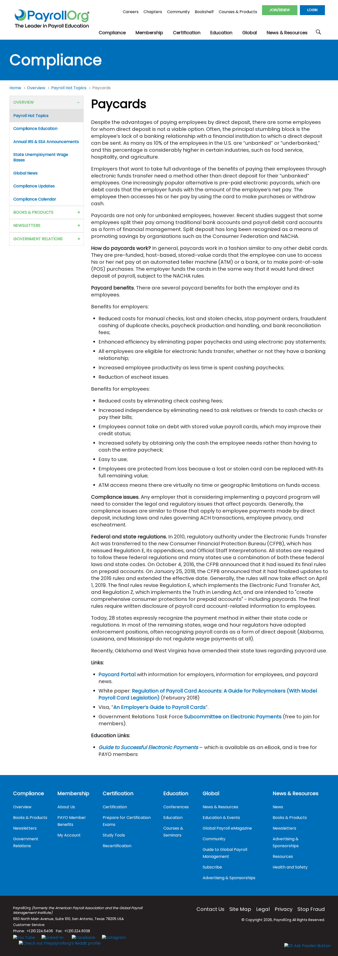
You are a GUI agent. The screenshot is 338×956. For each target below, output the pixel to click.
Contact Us (210, 909)
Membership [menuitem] (73, 793)
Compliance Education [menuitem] (35, 128)
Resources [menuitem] (283, 856)
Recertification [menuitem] (117, 846)
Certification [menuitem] (118, 793)
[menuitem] (112, 33)
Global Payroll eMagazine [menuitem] (227, 828)
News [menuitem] (278, 807)
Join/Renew (279, 9)
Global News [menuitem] (25, 173)
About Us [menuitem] (66, 807)
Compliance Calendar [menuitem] (34, 199)
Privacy (283, 909)
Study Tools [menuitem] (114, 835)
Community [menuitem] (214, 839)
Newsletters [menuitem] (26, 225)
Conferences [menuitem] (176, 807)
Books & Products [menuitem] (33, 212)
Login (312, 9)
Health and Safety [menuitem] (290, 867)
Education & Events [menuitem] (221, 817)
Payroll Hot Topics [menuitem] (30, 115)
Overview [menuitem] (23, 102)
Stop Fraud (311, 909)
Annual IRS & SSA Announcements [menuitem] (46, 142)
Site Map (240, 909)
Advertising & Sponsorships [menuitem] (229, 878)
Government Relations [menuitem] (38, 239)
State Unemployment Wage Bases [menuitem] (40, 157)
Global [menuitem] (211, 793)
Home (15, 88)
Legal (263, 909)
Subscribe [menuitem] (212, 867)
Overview (36, 88)
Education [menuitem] (175, 793)
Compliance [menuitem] (28, 793)
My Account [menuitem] (69, 835)
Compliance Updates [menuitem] (34, 186)
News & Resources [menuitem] (220, 807)
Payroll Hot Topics (69, 88)
